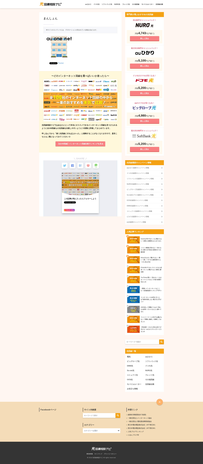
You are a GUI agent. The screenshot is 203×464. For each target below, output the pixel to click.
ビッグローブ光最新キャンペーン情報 (140, 189)
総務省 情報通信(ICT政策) (137, 415)
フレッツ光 (126, 4)
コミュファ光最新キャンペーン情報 (139, 211)
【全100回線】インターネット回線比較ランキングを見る (80, 144)
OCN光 (130, 380)
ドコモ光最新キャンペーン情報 (138, 173)
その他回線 (135, 4)
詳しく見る (144, 38)
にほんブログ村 (133, 435)
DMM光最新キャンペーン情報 (137, 206)
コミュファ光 (132, 375)
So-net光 (130, 370)
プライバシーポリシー (110, 454)
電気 (129, 357)
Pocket (61, 63)
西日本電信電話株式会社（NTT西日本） (142, 428)
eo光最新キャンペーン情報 (136, 222)
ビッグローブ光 (133, 361)
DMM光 (130, 366)
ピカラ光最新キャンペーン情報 (138, 216)
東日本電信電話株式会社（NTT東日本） (142, 425)
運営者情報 (89, 454)
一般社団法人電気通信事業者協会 (140, 421)
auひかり (88, 4)
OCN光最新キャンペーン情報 (137, 200)
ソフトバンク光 (107, 4)
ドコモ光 (96, 4)
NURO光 (117, 4)
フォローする (70, 210)
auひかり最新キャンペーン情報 (138, 168)
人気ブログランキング (136, 431)
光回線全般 (159, 4)
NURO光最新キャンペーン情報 (138, 184)
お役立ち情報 (132, 389)
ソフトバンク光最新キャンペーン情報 (140, 179)
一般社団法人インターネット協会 (140, 418)
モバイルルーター (147, 4)
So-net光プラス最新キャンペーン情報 (140, 195)
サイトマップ (98, 454)
